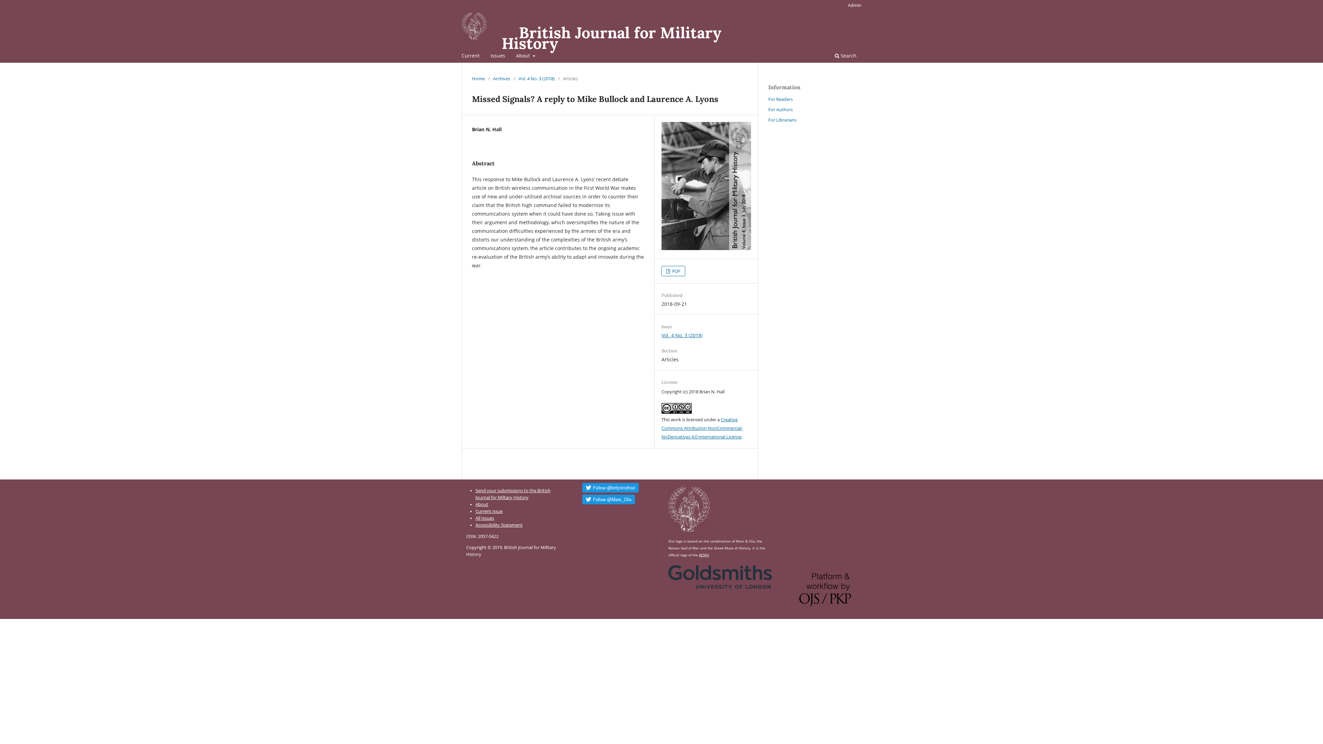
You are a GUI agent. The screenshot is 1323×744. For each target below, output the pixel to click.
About (523, 55)
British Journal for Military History (611, 38)
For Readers (780, 99)
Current (471, 55)
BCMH (704, 554)
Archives (501, 78)
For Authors (780, 109)
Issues (498, 55)
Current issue (489, 511)
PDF (675, 271)
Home (478, 78)
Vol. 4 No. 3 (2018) (537, 78)
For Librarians (782, 120)
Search (848, 55)
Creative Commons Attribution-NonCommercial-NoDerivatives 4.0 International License (702, 428)
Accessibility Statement (499, 525)
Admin (854, 5)
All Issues (484, 518)
